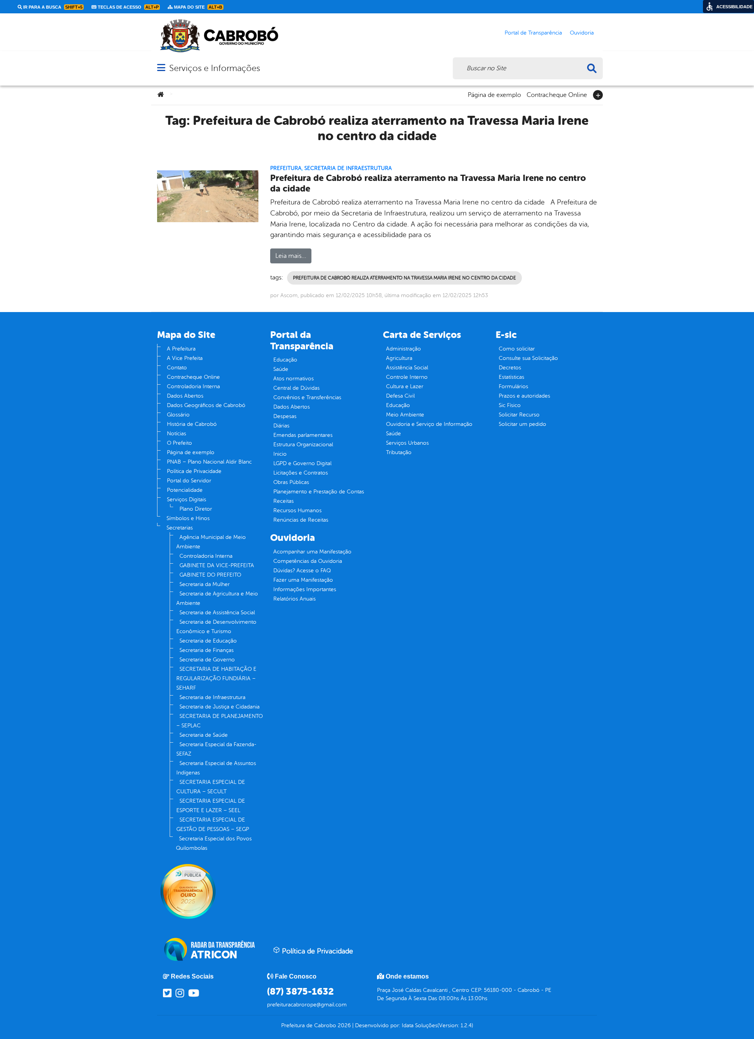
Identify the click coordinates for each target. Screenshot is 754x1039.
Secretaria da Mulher (204, 584)
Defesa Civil (400, 396)
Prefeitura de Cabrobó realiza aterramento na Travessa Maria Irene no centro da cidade (428, 183)
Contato (177, 368)
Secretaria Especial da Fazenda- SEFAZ (216, 749)
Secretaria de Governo (207, 660)
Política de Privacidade (194, 471)
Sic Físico (510, 405)
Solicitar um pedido (522, 424)
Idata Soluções (419, 1025)
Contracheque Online (557, 94)
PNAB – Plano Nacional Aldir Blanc (209, 462)
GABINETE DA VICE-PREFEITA (216, 565)
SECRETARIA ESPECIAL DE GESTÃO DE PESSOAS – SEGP (212, 824)
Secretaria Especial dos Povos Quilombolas (214, 843)
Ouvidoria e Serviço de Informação (429, 424)
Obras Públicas (291, 482)
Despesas (284, 416)
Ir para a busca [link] (52, 7)
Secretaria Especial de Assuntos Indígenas (216, 768)
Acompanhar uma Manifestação (312, 552)
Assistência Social (407, 368)
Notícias (176, 433)
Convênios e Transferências (307, 397)
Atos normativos (293, 379)
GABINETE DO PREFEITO (210, 575)
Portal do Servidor (189, 481)
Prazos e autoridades (524, 396)
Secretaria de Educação (208, 641)
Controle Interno (407, 377)
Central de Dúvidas (296, 388)
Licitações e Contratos (300, 473)
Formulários (513, 386)
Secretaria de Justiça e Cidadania (219, 707)
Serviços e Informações (214, 68)
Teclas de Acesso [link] (128, 7)
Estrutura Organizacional (303, 444)
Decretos (510, 368)
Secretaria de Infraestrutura (348, 168)
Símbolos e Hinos (188, 518)
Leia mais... (290, 255)
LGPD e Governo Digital (302, 463)
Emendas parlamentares (303, 435)
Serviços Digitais (186, 499)
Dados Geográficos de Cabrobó (206, 405)
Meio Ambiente (405, 415)
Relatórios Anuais (294, 599)
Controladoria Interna (193, 386)
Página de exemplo (494, 94)
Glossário (178, 415)
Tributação (399, 452)
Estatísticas (511, 377)
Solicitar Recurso (519, 415)
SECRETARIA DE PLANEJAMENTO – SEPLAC (219, 721)
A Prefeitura (181, 349)
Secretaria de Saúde (203, 735)
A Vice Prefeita (185, 358)
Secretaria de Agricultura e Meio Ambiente (217, 598)
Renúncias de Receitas (300, 520)
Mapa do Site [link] (197, 7)
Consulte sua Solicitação (528, 358)
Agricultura (399, 358)
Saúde (280, 369)
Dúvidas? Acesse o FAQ (302, 570)
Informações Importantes (304, 589)
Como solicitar (517, 349)
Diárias (281, 426)
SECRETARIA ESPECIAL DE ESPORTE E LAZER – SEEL (210, 805)
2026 (343, 1025)
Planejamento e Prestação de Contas (318, 492)
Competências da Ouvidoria (307, 561)
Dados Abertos (185, 396)
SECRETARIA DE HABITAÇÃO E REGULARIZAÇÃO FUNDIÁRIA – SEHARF (216, 678)
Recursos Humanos (297, 510)
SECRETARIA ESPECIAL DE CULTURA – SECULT (210, 786)
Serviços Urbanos (407, 443)
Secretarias (180, 528)
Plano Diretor (195, 509)
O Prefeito (179, 443)
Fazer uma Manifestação (303, 580)
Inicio (280, 454)
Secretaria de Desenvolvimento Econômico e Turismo (216, 626)
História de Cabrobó (192, 424)
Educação (285, 360)
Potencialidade (185, 490)
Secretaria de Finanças (206, 650)
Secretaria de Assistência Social (217, 612)
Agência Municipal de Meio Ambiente (211, 542)
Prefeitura (286, 168)
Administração (403, 349)
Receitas (283, 501)
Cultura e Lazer (404, 386)
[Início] (160, 95)
